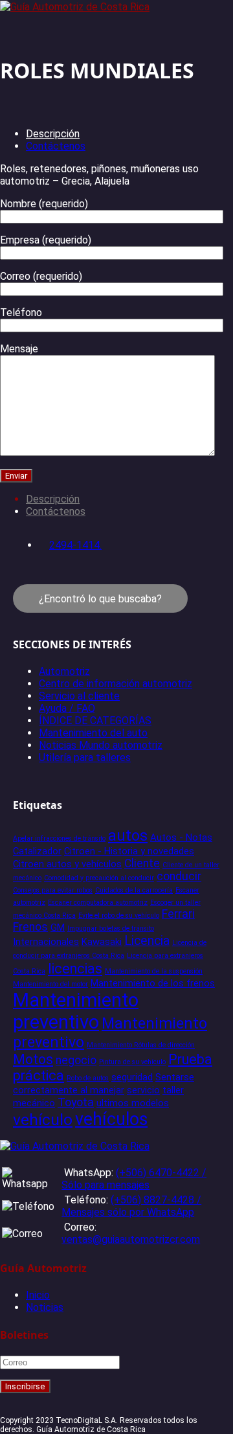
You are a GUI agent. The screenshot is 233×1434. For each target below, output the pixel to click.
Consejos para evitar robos (53, 890)
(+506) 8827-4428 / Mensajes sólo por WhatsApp (131, 1206)
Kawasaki (102, 942)
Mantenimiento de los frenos (153, 983)
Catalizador (37, 851)
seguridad (132, 1077)
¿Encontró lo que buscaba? (100, 599)
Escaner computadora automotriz (98, 902)
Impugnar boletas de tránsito (110, 928)
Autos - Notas (181, 837)
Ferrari (178, 913)
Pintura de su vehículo (132, 1062)
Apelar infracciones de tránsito (59, 838)
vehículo (42, 1119)
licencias (75, 969)
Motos (33, 1059)
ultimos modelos (132, 1103)
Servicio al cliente (79, 696)
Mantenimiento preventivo (76, 1011)
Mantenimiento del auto (93, 733)
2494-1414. (75, 545)
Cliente (142, 863)
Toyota (76, 1102)
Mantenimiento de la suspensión (154, 971)
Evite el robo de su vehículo (118, 915)
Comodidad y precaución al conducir (99, 878)
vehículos (111, 1119)
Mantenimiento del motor (50, 984)
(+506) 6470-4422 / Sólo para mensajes (133, 1179)
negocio (76, 1060)
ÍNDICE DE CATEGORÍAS (95, 720)
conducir (179, 876)
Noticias (44, 1307)
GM (57, 927)
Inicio (38, 1295)
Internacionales (46, 942)
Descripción (53, 134)
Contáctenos (55, 146)
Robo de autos (88, 1078)
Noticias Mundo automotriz (100, 745)
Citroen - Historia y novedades (129, 851)
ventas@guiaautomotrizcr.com (130, 1239)
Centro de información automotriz (115, 683)
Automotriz (64, 671)
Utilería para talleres (85, 757)
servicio (143, 1090)
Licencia (147, 940)
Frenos (30, 926)
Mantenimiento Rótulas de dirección (141, 1045)
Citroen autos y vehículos (67, 864)
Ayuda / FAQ (67, 708)
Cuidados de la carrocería (134, 890)
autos (128, 835)
